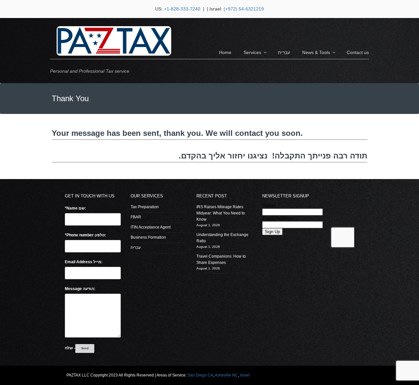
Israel (245, 375)
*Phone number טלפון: (85, 235)
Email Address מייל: (83, 262)
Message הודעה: (80, 288)
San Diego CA (200, 375)
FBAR (136, 217)
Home (225, 52)
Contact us (358, 52)
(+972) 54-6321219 (244, 8)
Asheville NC (226, 375)
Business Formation (148, 237)
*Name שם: (75, 208)
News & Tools (316, 52)
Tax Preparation (145, 207)
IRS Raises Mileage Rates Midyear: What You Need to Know (220, 213)
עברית (284, 52)
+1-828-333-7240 (183, 8)
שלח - (70, 348)
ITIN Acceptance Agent (151, 227)
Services (252, 52)
